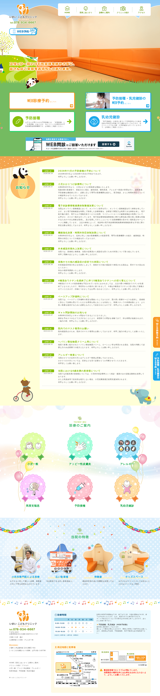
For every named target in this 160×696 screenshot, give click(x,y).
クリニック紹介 (123, 12)
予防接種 (80, 505)
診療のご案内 (104, 12)
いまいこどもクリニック (19, 677)
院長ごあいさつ (86, 12)
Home (67, 12)
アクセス (141, 12)
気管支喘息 (33, 505)
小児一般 (32, 464)
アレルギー (127, 464)
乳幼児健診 (127, 505)
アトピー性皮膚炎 (80, 464)
